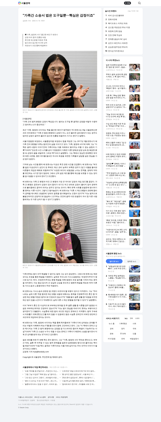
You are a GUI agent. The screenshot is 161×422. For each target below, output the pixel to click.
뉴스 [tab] (126, 318)
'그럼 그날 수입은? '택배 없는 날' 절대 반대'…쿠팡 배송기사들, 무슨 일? (42, 374)
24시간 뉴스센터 (40, 397)
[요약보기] (77, 27)
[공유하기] (135, 3)
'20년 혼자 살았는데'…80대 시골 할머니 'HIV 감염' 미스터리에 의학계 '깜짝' (79, 377)
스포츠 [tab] (137, 318)
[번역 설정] (86, 27)
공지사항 (51, 397)
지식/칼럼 (111, 338)
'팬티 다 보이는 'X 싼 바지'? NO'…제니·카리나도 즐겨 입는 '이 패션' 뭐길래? (42, 381)
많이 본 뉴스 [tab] (114, 261)
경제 (111, 328)
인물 (134, 333)
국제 (134, 328)
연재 (123, 338)
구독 (128, 3)
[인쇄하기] (95, 27)
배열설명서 (134, 338)
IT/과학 (123, 333)
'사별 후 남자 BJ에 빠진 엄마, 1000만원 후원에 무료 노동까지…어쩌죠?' (79, 381)
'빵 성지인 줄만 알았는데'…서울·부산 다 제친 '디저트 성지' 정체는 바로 (79, 374)
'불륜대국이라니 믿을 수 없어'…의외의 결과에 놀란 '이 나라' (42, 384)
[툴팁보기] (140, 11)
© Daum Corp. (23, 407)
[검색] (140, 3)
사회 (134, 323)
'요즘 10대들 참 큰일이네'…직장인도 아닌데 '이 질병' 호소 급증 (42, 371)
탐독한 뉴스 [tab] (131, 261)
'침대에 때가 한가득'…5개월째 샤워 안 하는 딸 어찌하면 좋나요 (79, 384)
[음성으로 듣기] (82, 27)
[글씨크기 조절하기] (90, 27)
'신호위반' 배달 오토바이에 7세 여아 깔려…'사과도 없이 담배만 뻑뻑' (79, 371)
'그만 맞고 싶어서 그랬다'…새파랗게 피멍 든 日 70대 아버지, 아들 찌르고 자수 (42, 377)
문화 (111, 333)
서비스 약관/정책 (62, 397)
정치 (123, 328)
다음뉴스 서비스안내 (25, 397)
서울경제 (25, 3)
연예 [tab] (131, 318)
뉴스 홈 (111, 323)
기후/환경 (123, 323)
